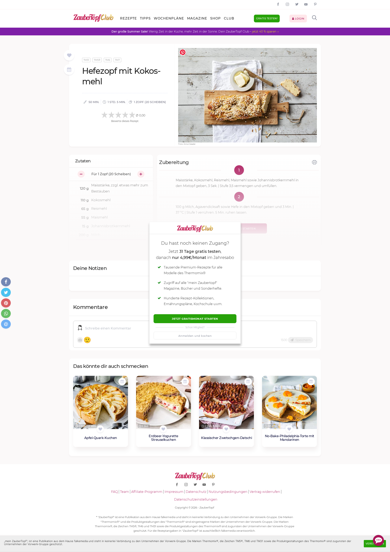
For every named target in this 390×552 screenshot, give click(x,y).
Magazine (197, 18)
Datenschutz (196, 492)
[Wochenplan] (69, 70)
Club (229, 18)
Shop (215, 18)
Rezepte (128, 18)
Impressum (174, 492)
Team (124, 492)
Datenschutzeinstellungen (195, 499)
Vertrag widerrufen (265, 492)
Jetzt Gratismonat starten (195, 318)
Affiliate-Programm (146, 492)
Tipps (145, 18)
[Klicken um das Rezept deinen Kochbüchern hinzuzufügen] (100, 428)
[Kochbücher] (69, 56)
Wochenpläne (169, 18)
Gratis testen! (266, 18)
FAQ (114, 492)
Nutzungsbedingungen (228, 492)
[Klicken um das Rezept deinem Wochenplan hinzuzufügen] (122, 381)
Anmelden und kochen (195, 335)
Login (299, 18)
